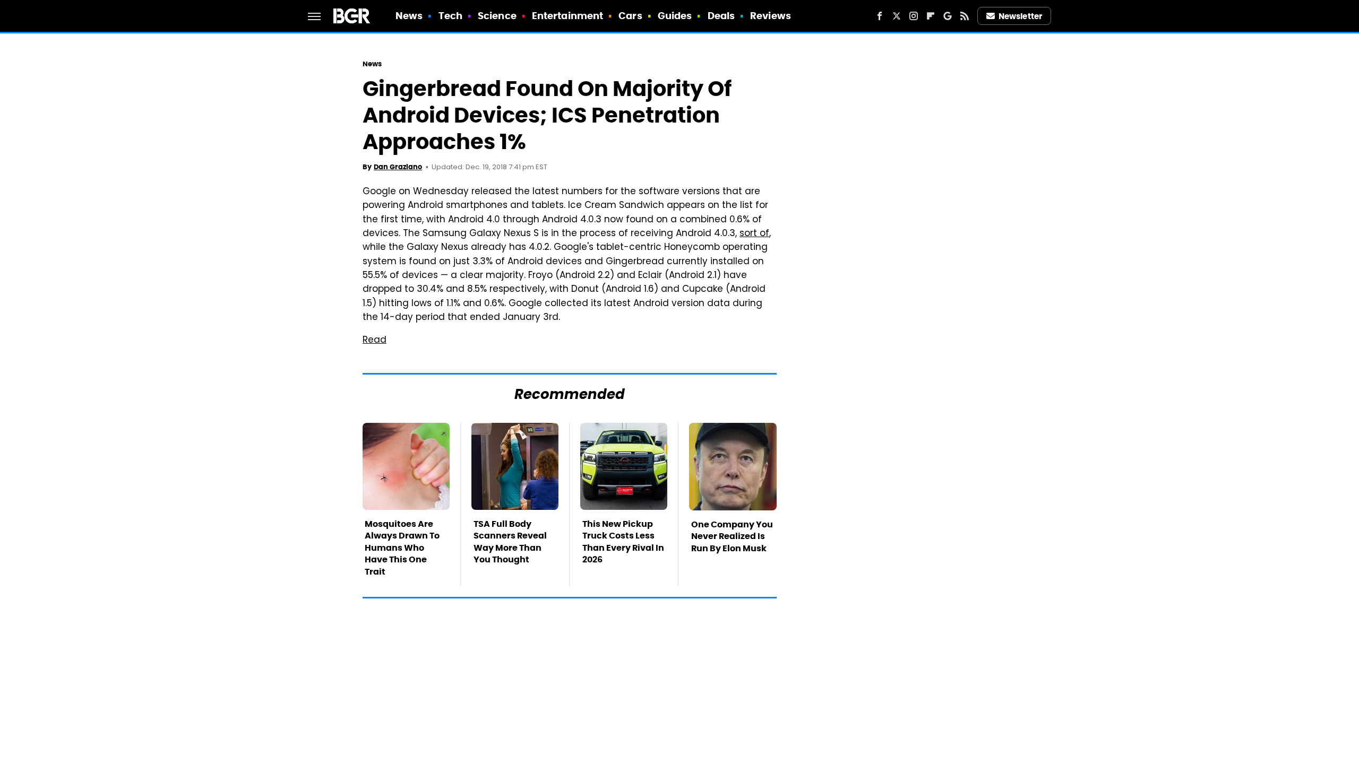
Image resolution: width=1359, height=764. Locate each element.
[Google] (947, 16)
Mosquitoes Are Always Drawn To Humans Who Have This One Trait (402, 547)
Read (374, 340)
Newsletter (1020, 16)
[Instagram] (913, 16)
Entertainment (567, 16)
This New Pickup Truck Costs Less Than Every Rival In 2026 (623, 541)
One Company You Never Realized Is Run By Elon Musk (732, 536)
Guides (675, 16)
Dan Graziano (398, 166)
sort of (754, 234)
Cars (630, 16)
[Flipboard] (930, 16)
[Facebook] (879, 16)
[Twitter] (896, 16)
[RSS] (964, 16)
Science (497, 16)
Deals (721, 16)
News (409, 16)
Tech (450, 16)
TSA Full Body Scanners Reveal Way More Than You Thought (510, 541)
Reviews (770, 16)
